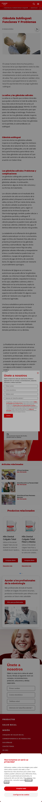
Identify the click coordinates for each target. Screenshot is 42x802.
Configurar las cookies (21, 795)
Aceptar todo (21, 788)
